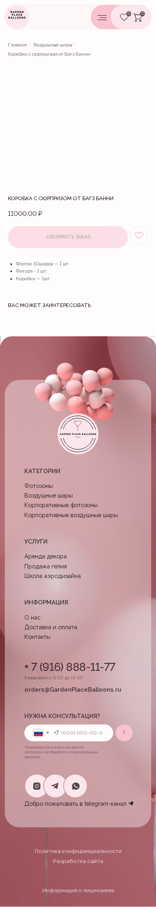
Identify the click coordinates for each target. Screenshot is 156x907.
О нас (32, 617)
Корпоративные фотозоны (61, 505)
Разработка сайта (78, 861)
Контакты (37, 636)
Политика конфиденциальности (78, 851)
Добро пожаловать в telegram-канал (75, 803)
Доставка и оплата (50, 627)
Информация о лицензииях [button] (78, 890)
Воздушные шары (53, 45)
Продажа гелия (45, 566)
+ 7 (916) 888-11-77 (70, 667)
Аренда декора (45, 556)
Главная (17, 45)
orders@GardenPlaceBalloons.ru (72, 689)
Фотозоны (38, 485)
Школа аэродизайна (52, 575)
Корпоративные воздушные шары (71, 515)
